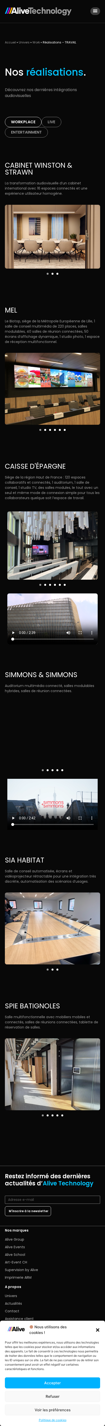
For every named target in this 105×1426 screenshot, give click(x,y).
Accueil (10, 42)
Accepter (52, 1383)
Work (36, 42)
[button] (97, 1330)
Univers (24, 42)
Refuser (53, 1396)
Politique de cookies (52, 1420)
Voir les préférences (53, 1410)
